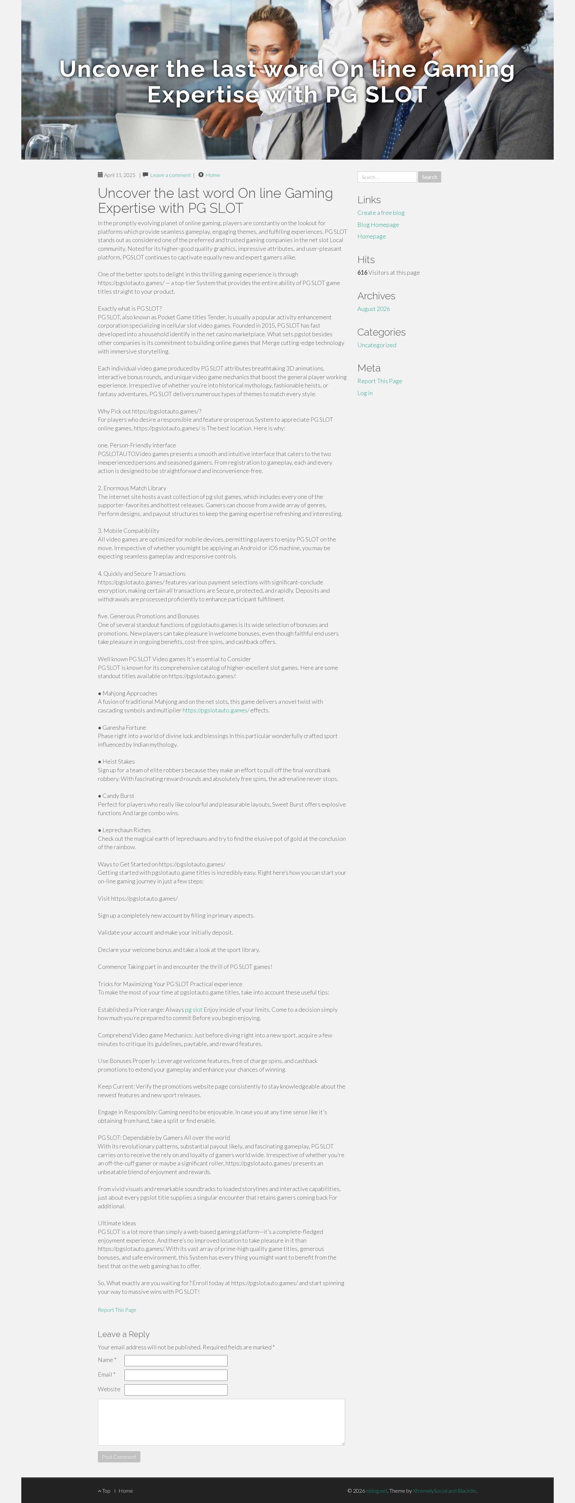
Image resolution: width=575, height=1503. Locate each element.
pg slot (194, 1009)
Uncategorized (376, 345)
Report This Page (117, 1309)
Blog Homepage (378, 224)
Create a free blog (381, 212)
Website (109, 1389)
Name (107, 1359)
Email (106, 1374)
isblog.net (376, 1490)
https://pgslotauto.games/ (216, 710)
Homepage (371, 236)
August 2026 (373, 308)
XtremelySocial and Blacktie (444, 1490)
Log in (365, 392)
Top (105, 1490)
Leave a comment (170, 175)
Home (213, 175)
